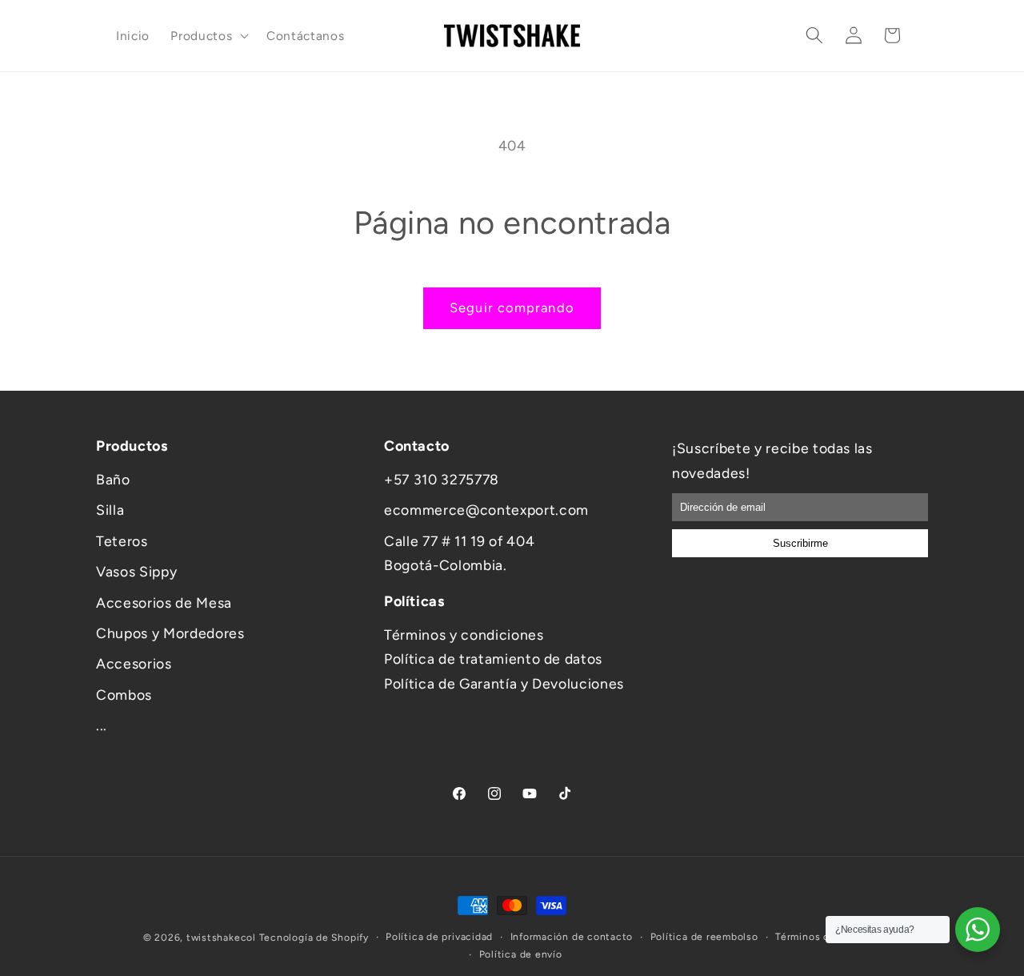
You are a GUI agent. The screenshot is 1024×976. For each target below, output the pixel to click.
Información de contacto (572, 936)
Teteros (122, 540)
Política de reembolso (704, 936)
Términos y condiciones (464, 634)
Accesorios (134, 663)
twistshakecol (221, 937)
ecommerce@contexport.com (486, 509)
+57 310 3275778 (441, 479)
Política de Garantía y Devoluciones (504, 683)
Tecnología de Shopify (314, 937)
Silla (110, 509)
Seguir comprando (512, 307)
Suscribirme (800, 543)
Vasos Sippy (136, 571)
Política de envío (520, 953)
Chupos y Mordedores (170, 633)
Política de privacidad (439, 936)
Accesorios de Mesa (164, 602)
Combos (124, 694)
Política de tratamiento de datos (493, 658)
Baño (113, 479)
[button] (208, 35)
